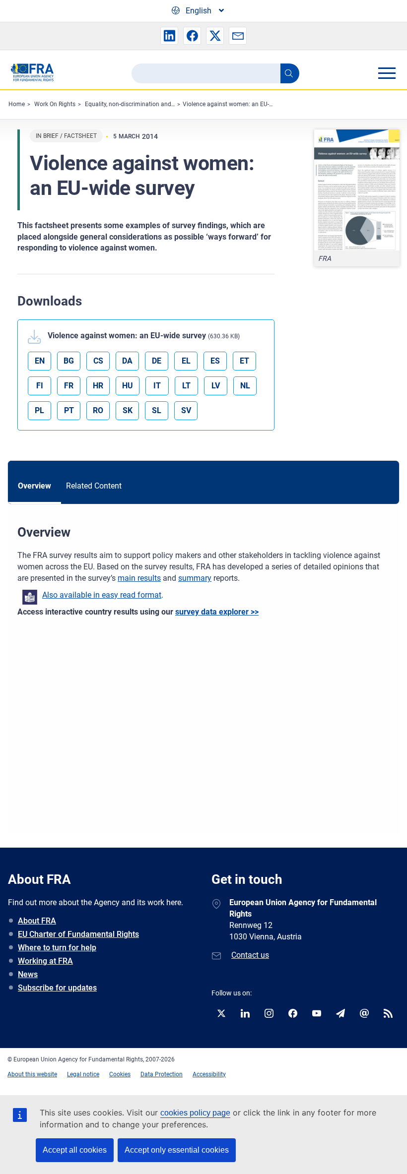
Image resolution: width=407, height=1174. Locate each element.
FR (68, 385)
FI (39, 385)
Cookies (120, 1074)
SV (186, 410)
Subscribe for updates (57, 987)
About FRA (37, 921)
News (28, 974)
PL (39, 410)
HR (98, 385)
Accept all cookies (75, 1150)
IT (157, 385)
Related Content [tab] (94, 486)
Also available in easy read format (101, 595)
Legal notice (83, 1074)
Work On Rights (54, 104)
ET (244, 361)
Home (16, 104)
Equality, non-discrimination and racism (138, 104)
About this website (32, 1074)
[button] (169, 36)
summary (194, 578)
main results (139, 578)
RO (98, 410)
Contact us (250, 955)
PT (69, 410)
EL (186, 361)
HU (127, 385)
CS (98, 361)
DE (156, 361)
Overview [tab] (34, 486)
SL (156, 410)
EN (40, 361)
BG (69, 361)
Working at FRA (45, 961)
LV (215, 385)
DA (127, 361)
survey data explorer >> (217, 612)
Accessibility (209, 1074)
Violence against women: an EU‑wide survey (241, 104)
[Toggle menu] (386, 72)
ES (215, 361)
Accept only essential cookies (177, 1150)
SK (128, 410)
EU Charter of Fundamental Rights (78, 934)
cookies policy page (195, 1113)
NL (245, 385)
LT (186, 385)
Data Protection (161, 1074)
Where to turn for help (57, 947)
